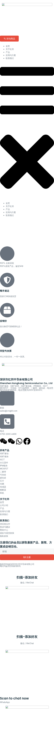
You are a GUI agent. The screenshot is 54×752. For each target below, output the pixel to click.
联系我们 (10, 58)
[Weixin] (3, 441)
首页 (8, 46)
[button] (27, 131)
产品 (8, 52)
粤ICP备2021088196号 (10, 566)
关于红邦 (10, 49)
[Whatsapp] (19, 441)
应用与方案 (11, 55)
